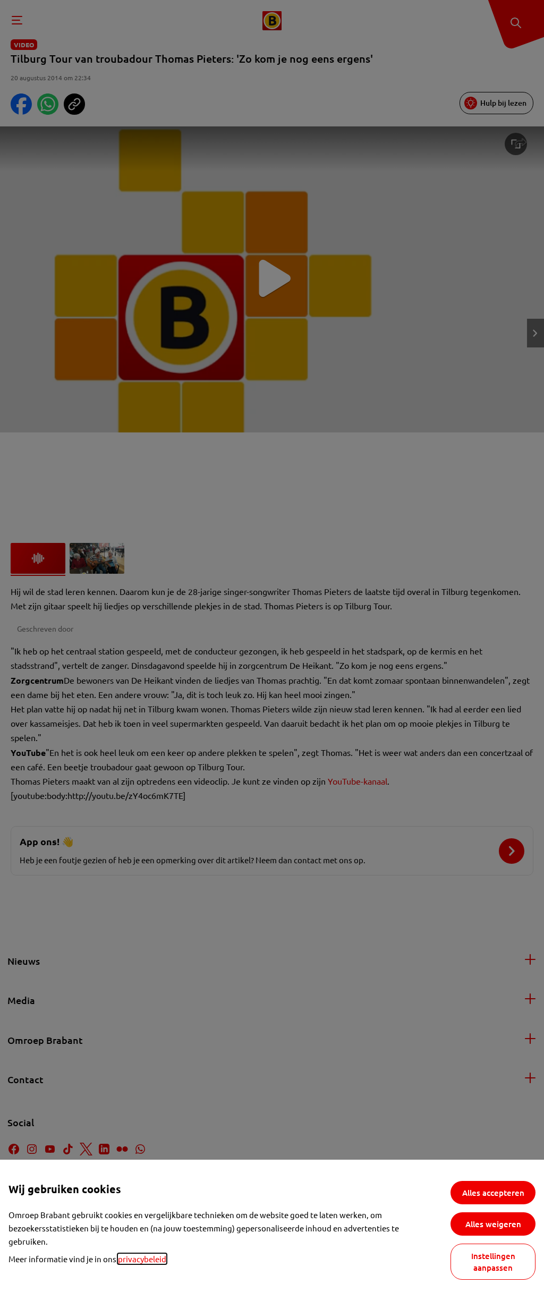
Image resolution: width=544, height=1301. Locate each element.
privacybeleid (142, 1259)
